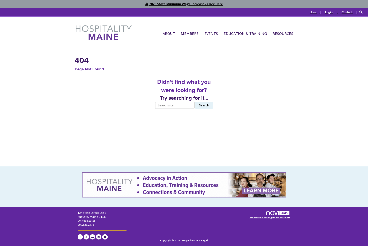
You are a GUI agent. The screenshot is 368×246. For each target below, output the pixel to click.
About (169, 33)
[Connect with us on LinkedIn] (92, 236)
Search (204, 105)
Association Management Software (270, 217)
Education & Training (245, 33)
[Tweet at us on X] (86, 236)
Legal (204, 240)
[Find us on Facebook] (80, 236)
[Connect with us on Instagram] (98, 236)
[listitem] (315, 12)
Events (211, 33)
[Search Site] (362, 12)
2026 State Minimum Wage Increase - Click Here (186, 4)
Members (190, 33)
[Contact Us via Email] (105, 236)
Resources (283, 33)
